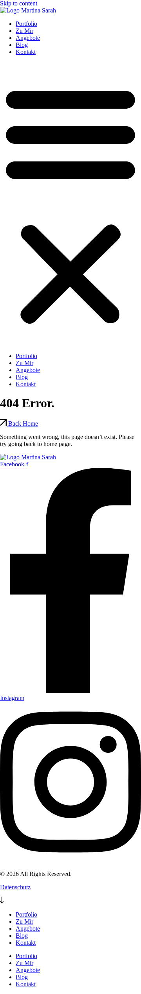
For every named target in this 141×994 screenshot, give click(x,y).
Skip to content (18, 3)
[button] (70, 204)
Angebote (28, 37)
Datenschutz (15, 887)
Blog (22, 44)
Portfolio (26, 23)
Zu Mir (24, 30)
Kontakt (26, 51)
